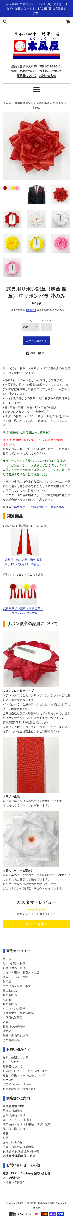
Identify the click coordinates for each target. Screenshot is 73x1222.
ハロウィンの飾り (14, 1008)
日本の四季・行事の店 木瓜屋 (39, 1203)
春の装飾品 (10, 990)
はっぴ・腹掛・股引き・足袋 (21, 972)
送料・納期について (15, 1057)
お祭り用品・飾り (14, 968)
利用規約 (8, 1079)
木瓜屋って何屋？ (14, 1182)
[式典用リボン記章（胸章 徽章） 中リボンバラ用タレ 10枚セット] (25, 555)
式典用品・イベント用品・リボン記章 (27, 1124)
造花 (5, 1022)
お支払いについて (14, 1061)
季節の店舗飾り (12, 1110)
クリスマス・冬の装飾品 (18, 1013)
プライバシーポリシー (17, 1084)
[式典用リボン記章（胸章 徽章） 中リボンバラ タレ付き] (23, 603)
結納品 (7, 1031)
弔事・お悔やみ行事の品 (18, 1146)
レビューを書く (36, 924)
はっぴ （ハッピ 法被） (17, 1119)
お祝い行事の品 (12, 1142)
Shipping (31, 309)
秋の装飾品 (10, 1004)
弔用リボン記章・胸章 (17, 986)
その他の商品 (11, 1040)
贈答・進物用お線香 (15, 1035)
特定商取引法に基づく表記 (19, 1089)
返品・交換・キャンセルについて (24, 1075)
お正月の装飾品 (12, 1017)
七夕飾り (8, 999)
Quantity (46, 320)
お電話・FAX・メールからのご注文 (25, 1070)
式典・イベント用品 (15, 977)
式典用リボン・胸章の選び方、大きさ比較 (38, 507)
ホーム (7, 959)
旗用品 (7, 981)
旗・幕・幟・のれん (15, 1128)
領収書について (12, 1066)
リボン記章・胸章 (14, 963)
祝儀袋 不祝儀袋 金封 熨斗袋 (21, 1151)
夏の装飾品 (10, 995)
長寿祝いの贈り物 (14, 1026)
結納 (5, 1137)
